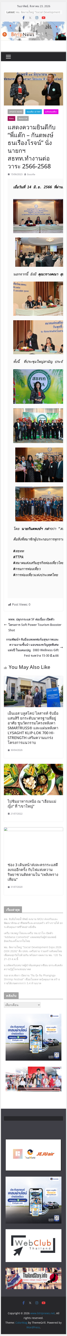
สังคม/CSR (23, 118)
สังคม (11, 118)
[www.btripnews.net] (33, 24)
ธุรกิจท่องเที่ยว (51, 111)
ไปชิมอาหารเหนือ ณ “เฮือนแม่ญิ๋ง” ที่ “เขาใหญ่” (32, 804)
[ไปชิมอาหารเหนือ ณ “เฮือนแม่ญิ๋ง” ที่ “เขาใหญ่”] (33, 766)
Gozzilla (31, 174)
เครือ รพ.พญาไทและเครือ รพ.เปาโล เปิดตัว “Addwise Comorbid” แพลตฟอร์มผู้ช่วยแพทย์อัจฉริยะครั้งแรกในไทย (30, 937)
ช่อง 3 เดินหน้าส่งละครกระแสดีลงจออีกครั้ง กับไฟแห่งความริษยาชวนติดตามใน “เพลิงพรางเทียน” (33, 872)
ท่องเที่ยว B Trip (33, 111)
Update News (15, 111)
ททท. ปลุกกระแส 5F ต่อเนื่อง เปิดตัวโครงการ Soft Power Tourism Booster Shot (34, 624)
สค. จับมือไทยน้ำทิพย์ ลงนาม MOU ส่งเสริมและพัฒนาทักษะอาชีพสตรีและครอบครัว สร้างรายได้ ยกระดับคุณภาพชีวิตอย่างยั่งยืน (33, 923)
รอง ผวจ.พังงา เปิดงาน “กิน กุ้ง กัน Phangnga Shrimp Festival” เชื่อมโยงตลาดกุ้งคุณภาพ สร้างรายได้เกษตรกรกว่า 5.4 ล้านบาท (32, 979)
